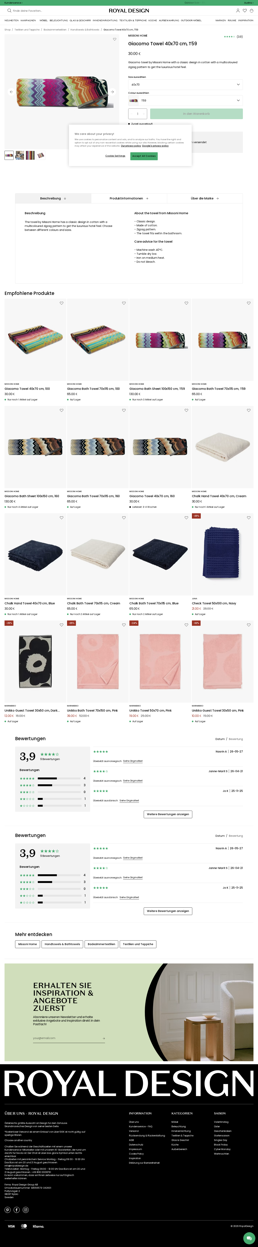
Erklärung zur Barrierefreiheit (144, 1163)
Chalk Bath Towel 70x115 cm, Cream (93, 603)
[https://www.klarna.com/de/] (38, 1226)
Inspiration (135, 1158)
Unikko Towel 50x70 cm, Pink (150, 710)
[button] (248, 2)
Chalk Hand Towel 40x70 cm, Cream (219, 496)
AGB (131, 1140)
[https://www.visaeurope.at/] (11, 1226)
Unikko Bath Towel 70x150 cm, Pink (92, 710)
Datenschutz (136, 1145)
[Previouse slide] (11, 92)
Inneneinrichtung (181, 1131)
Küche (174, 1145)
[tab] (53, 198)
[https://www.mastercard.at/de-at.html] (24, 1226)
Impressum (135, 1149)
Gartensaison (221, 1135)
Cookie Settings (115, 155)
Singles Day (220, 1140)
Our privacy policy (131, 145)
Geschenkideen (223, 1131)
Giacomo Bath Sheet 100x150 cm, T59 (157, 389)
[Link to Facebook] (17, 1210)
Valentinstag (221, 1122)
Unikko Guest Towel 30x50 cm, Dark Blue (31, 710)
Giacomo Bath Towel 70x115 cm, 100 (93, 389)
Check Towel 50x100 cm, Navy (214, 603)
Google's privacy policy (155, 145)
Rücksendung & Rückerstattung (147, 1135)
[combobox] (248, 2)
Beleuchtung (178, 1126)
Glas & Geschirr (180, 1140)
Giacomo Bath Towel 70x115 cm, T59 (219, 389)
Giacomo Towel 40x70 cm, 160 (152, 496)
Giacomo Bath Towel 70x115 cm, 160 (93, 496)
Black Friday (221, 1145)
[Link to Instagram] (26, 1210)
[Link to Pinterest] (8, 1210)
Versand (134, 1131)
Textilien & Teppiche (182, 1135)
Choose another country (18, 1140)
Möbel (174, 1122)
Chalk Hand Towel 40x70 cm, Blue (30, 603)
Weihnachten (221, 1154)
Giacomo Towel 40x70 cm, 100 (27, 389)
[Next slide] (112, 92)
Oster (217, 1126)
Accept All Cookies (144, 156)
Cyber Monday (222, 1149)
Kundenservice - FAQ (140, 1126)
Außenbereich (179, 1149)
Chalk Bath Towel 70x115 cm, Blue (153, 603)
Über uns (134, 1122)
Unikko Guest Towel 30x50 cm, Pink (218, 710)
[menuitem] (12, 20)
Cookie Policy (136, 1154)
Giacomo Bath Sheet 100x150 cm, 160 (32, 496)
